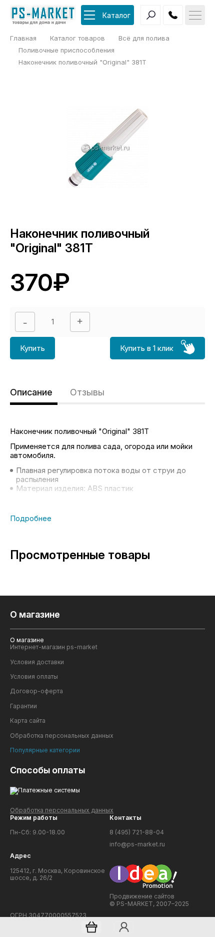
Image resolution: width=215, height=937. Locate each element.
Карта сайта (28, 720)
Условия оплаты (34, 676)
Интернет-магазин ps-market (54, 647)
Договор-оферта (36, 691)
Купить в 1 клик (147, 348)
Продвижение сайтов (142, 896)
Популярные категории (45, 750)
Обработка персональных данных (62, 735)
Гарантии (23, 706)
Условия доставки (37, 662)
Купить (32, 348)
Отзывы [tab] (87, 392)
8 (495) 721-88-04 (137, 832)
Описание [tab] (31, 392)
